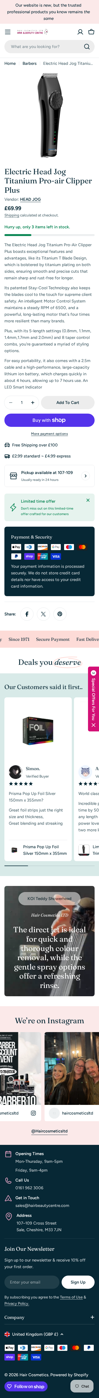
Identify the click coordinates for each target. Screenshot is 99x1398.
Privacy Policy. (16, 1303)
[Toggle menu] (7, 32)
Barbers (30, 63)
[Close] (88, 500)
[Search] (87, 46)
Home (10, 63)
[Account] (80, 32)
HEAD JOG (30, 199)
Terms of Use (71, 1297)
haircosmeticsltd (53, 1112)
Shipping (11, 215)
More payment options (49, 434)
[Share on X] (43, 614)
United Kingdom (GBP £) (35, 1334)
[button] (93, 699)
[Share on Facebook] (27, 614)
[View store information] (85, 476)
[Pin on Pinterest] (60, 614)
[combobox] (49, 46)
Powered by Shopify (69, 1374)
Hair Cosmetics (34, 1374)
